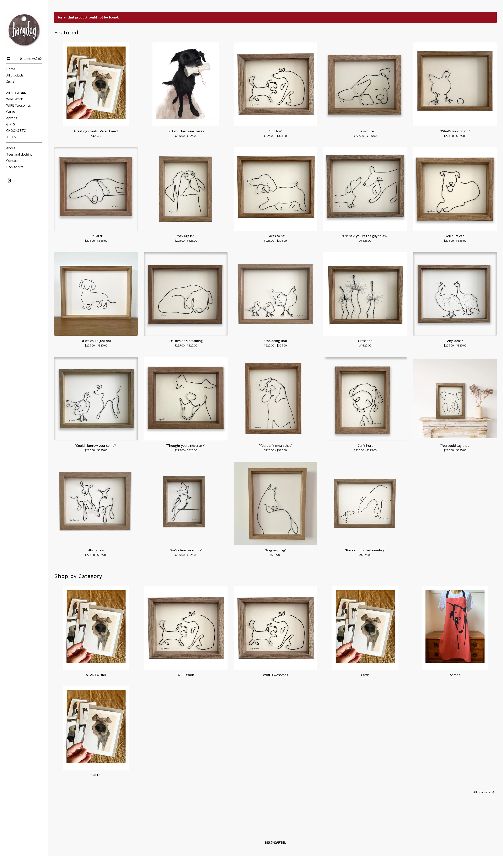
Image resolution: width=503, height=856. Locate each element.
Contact (12, 160)
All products (15, 75)
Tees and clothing (19, 154)
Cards (10, 112)
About (10, 148)
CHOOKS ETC (16, 130)
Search (11, 81)
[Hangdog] (24, 30)
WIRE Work (14, 99)
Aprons (11, 118)
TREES (11, 137)
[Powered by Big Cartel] (275, 842)
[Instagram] (8, 180)
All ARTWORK (16, 93)
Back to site (14, 167)
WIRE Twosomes (18, 105)
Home (10, 69)
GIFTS (10, 124)
